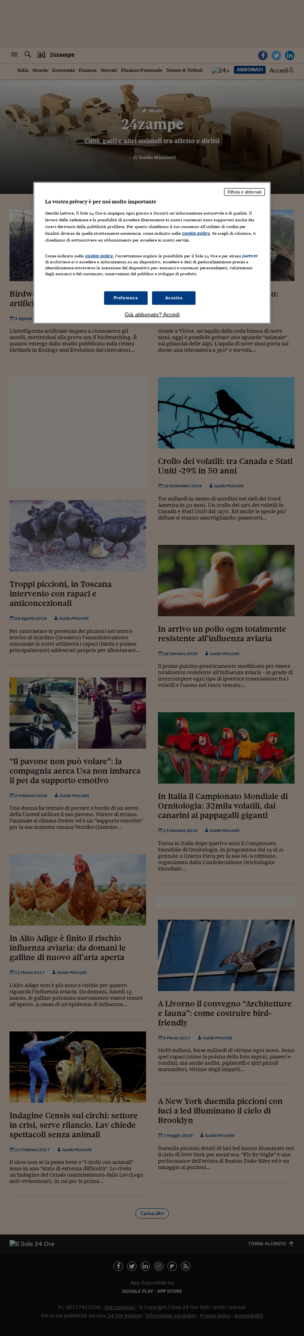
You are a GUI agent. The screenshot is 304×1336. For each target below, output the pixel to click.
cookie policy (196, 233)
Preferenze (126, 297)
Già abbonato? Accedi (152, 314)
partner (250, 255)
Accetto (174, 297)
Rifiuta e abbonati (244, 192)
